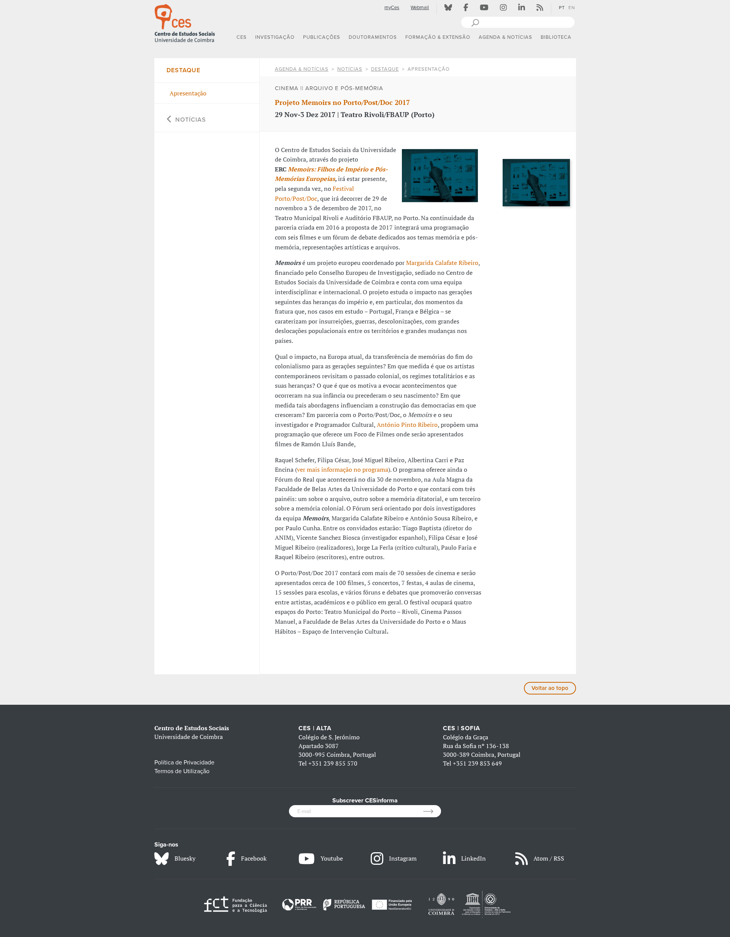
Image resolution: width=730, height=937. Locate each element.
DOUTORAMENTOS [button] (373, 37)
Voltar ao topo (550, 688)
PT (562, 7)
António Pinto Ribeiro (407, 424)
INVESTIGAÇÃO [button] (275, 37)
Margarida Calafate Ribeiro (442, 262)
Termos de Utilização (181, 771)
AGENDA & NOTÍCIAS (301, 69)
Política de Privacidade (184, 762)
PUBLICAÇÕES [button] (321, 37)
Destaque (385, 69)
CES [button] (241, 37)
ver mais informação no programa (342, 469)
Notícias (349, 69)
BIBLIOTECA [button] (556, 37)
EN (571, 7)
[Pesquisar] (475, 22)
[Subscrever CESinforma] (432, 811)
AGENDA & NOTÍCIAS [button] (505, 37)
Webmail (420, 8)
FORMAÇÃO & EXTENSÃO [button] (437, 37)
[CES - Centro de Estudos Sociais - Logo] (184, 22)
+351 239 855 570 (332, 763)
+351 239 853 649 (477, 763)
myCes (391, 8)
